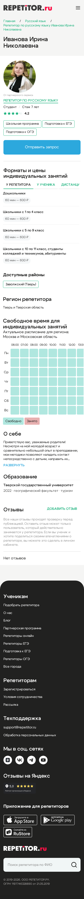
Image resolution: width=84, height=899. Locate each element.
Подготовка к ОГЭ (20, 132)
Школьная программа (22, 123)
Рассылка (10, 704)
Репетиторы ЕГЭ (16, 643)
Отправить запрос (42, 147)
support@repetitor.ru (19, 727)
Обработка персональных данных (29, 735)
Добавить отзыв (62, 508)
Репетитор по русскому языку (30, 100)
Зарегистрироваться (19, 689)
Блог (7, 620)
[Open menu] (78, 7)
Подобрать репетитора (21, 605)
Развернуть (14, 465)
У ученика (46, 184)
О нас (7, 613)
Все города (12, 666)
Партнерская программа (22, 628)
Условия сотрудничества (22, 697)
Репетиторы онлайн (18, 636)
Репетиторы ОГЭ (16, 659)
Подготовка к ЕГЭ (58, 123)
